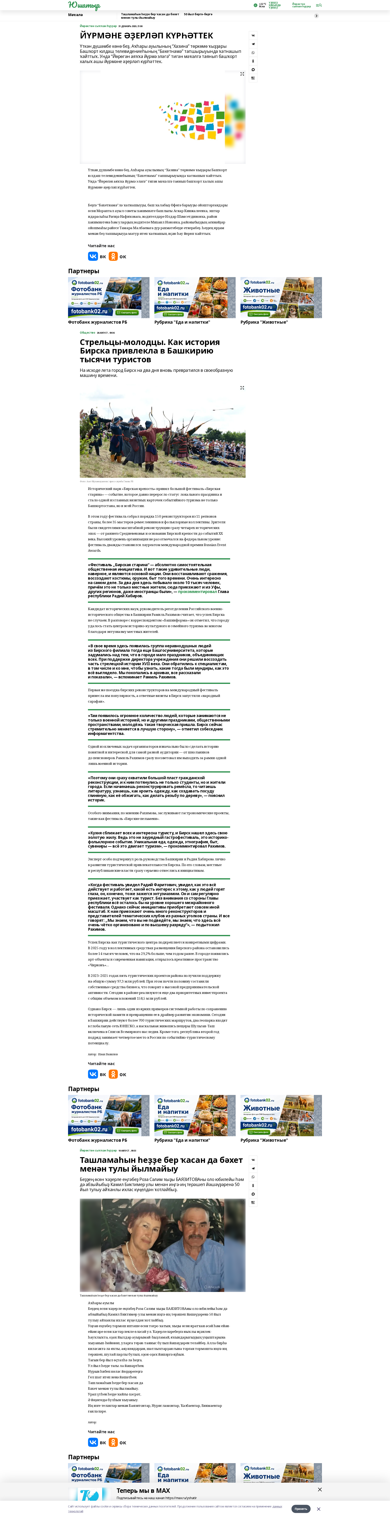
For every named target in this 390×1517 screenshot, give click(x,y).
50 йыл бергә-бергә (198, 14)
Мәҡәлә (75, 15)
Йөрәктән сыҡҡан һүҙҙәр (301, 5)
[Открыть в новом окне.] (97, 256)
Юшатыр (83, 4)
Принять (301, 1509)
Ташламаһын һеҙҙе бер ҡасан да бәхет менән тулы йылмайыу (150, 16)
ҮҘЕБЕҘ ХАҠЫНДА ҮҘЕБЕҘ (275, 5)
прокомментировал (197, 591)
